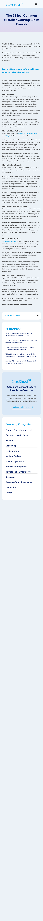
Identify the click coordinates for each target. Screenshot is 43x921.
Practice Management (16, 466)
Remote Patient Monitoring (19, 471)
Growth (9, 440)
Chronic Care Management (19, 430)
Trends (9, 492)
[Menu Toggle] (36, 4)
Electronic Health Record (17, 435)
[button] (38, 315)
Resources (10, 477)
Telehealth (11, 487)
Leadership (11, 445)
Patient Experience (15, 461)
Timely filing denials (9, 241)
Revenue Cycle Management (19, 482)
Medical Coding (13, 456)
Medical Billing (12, 450)
